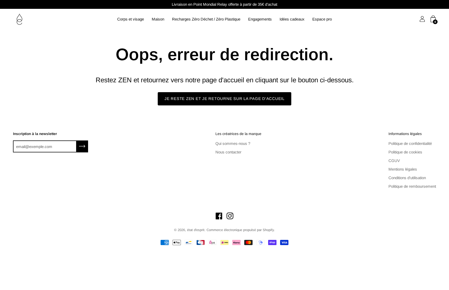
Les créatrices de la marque (238, 134)
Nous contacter (228, 152)
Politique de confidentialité (410, 143)
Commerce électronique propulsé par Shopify (240, 230)
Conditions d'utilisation (407, 178)
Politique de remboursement (412, 186)
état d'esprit (195, 230)
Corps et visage (130, 19)
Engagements (260, 19)
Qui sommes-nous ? (232, 143)
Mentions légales (402, 169)
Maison (158, 19)
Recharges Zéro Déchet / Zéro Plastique (206, 19)
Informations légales (405, 134)
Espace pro (322, 19)
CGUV (394, 160)
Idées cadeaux (292, 19)
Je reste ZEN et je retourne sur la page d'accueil (224, 98)
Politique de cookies (405, 152)
